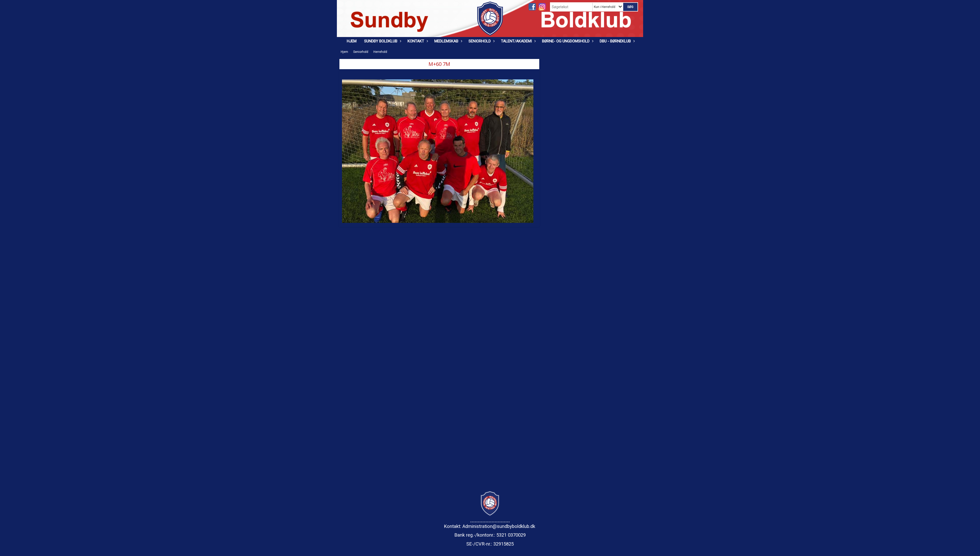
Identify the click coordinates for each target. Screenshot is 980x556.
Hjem (352, 41)
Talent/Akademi (516, 41)
